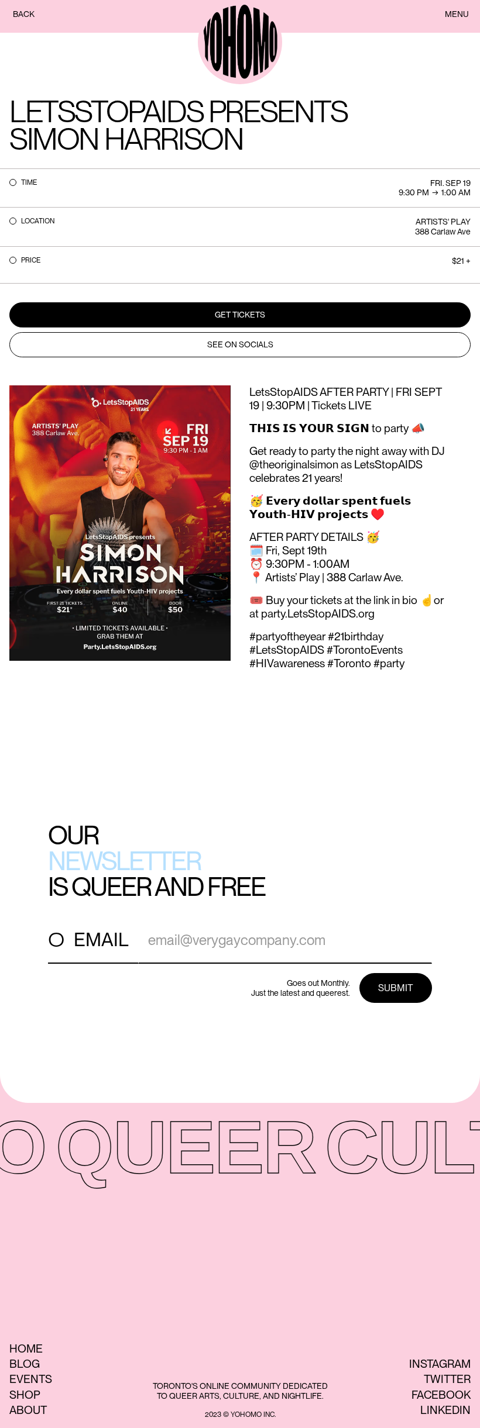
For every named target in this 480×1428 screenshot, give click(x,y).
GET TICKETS (240, 314)
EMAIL (101, 939)
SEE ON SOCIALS (240, 344)
